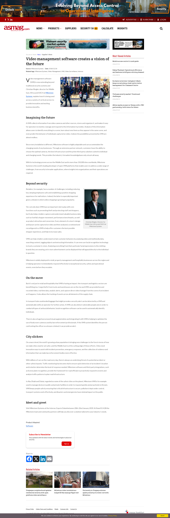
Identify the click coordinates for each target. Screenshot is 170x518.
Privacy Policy (30, 509)
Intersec (80, 71)
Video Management (54, 71)
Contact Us (73, 509)
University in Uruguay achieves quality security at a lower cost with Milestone (96, 492)
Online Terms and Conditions (44, 509)
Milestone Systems (41, 71)
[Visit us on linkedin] (11, 19)
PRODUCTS (53, 28)
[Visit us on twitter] (8, 19)
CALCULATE (107, 28)
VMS (63, 71)
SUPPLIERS (70, 28)
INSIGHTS (122, 28)
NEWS (39, 28)
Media (56, 509)
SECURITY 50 (87, 28)
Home (34, 54)
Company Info (64, 509)
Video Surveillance (71, 71)
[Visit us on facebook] (5, 19)
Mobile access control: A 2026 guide (126, 61)
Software (29, 426)
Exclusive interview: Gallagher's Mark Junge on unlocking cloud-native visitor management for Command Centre (127, 83)
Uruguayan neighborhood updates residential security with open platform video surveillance (38, 492)
